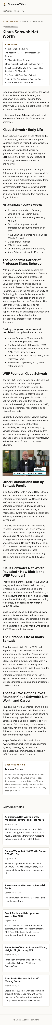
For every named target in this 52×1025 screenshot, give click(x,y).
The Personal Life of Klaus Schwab (20, 75)
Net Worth (7, 11)
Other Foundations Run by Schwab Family (24, 64)
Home (5, 21)
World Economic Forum (29, 740)
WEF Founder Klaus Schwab (17, 60)
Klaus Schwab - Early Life (16, 49)
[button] (26, 463)
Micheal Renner (11, 26)
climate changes (11, 431)
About (17, 11)
